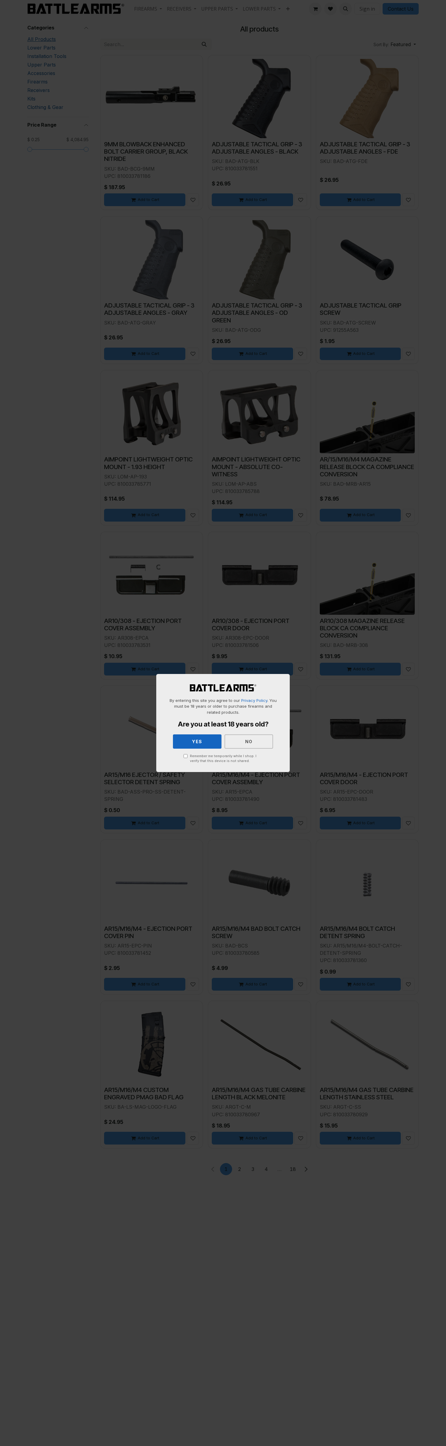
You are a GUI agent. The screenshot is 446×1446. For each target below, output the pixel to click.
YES (197, 741)
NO (249, 741)
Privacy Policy (254, 700)
